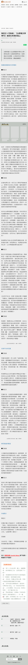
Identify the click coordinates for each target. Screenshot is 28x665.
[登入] (24, 2)
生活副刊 (8, 7)
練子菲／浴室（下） (15, 625)
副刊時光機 (19, 7)
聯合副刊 (3, 7)
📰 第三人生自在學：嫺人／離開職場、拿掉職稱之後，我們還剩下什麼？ (14, 570)
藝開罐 (16, 4)
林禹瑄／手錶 (14, 638)
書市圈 (12, 4)
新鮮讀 (3, 4)
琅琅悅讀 (3, 28)
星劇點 (25, 4)
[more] (24, 124)
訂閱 (20, 659)
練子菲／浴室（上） (15, 632)
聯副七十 (14, 7)
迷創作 (21, 4)
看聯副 (7, 4)
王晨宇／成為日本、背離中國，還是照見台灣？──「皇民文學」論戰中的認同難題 (17, 621)
